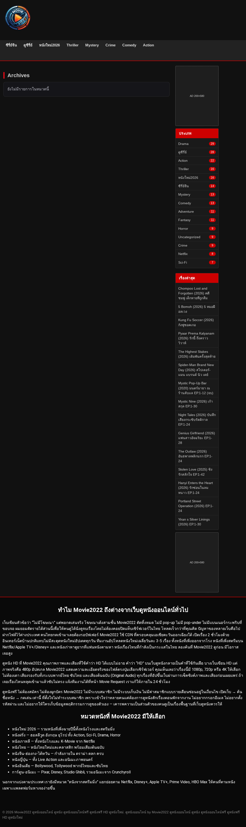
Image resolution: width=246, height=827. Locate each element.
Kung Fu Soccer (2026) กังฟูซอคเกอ (196, 322)
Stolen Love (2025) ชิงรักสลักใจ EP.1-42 (195, 471)
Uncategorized (195, 237)
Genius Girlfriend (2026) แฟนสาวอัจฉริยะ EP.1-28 (196, 438)
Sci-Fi (195, 262)
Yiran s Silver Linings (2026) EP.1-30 (194, 521)
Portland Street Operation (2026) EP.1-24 (195, 506)
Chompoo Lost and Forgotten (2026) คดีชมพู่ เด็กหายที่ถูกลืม (193, 293)
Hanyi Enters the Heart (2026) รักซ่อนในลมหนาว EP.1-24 (195, 488)
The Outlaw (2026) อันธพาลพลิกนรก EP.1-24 (195, 456)
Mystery (92, 45)
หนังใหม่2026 (49, 45)
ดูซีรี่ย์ (28, 45)
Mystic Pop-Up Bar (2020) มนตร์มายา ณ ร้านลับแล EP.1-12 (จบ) (195, 388)
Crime (110, 45)
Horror (195, 228)
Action (148, 45)
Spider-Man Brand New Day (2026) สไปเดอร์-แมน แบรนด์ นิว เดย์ (196, 370)
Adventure (196, 211)
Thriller (73, 45)
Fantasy (196, 220)
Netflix (195, 254)
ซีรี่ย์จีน (11, 45)
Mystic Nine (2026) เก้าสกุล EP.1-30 (195, 403)
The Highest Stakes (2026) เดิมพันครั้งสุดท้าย (196, 354)
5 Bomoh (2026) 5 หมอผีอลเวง (196, 309)
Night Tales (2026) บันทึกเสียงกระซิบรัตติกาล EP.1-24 (197, 420)
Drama (196, 144)
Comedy (129, 45)
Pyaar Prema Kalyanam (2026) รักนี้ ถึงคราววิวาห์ (196, 338)
